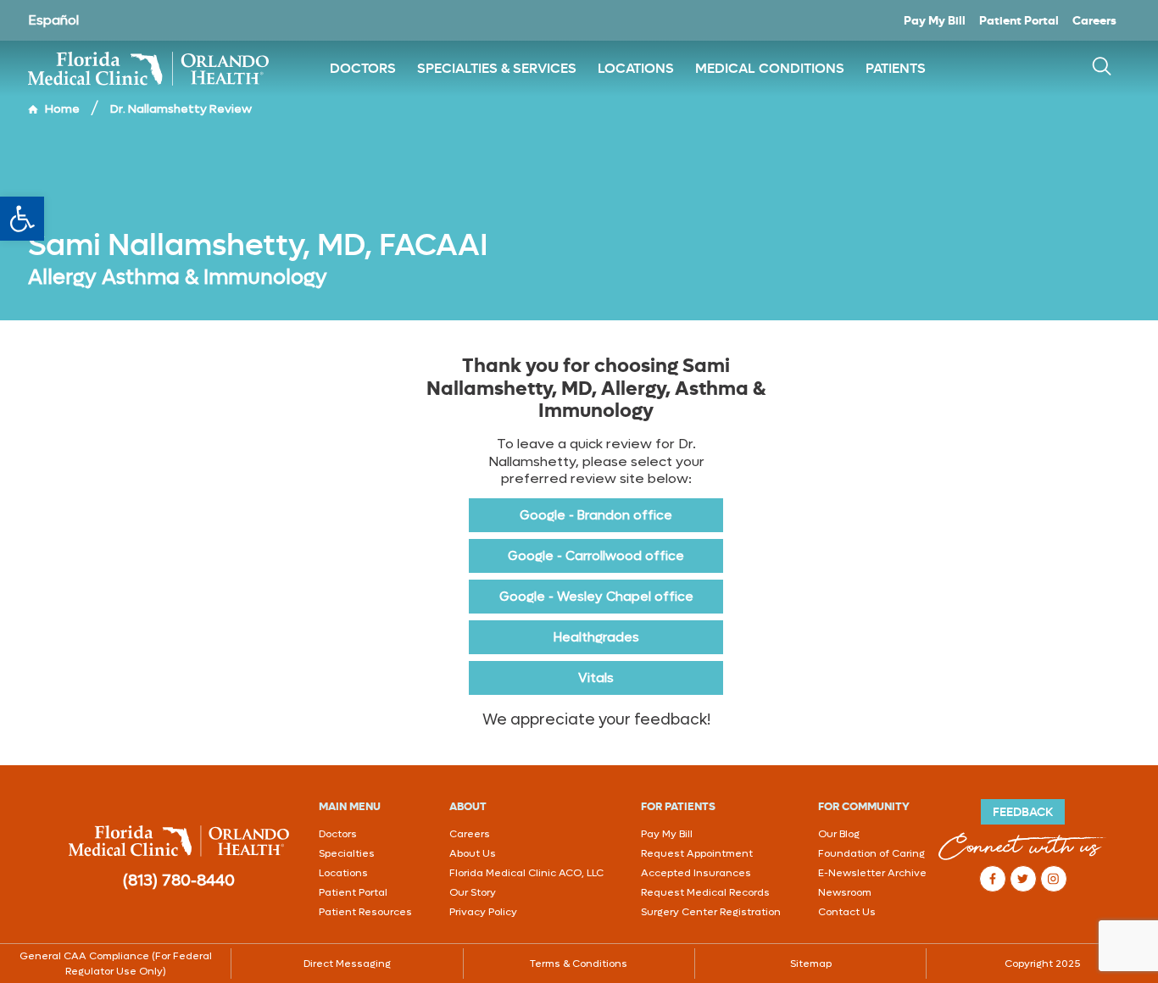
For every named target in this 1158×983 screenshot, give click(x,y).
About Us (472, 853)
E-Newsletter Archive (872, 873)
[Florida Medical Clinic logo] (155, 69)
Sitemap (811, 963)
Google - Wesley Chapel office (596, 596)
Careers (1094, 21)
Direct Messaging (347, 963)
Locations (343, 873)
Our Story (472, 892)
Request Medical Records (705, 892)
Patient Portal (1019, 21)
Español (53, 20)
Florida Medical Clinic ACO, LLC (526, 873)
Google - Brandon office (596, 515)
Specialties (347, 853)
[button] (22, 219)
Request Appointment (697, 853)
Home (62, 109)
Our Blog (839, 834)
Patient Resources (365, 912)
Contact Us (847, 912)
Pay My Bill (935, 21)
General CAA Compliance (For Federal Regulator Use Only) (115, 963)
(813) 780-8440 (179, 880)
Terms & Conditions (578, 963)
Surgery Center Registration (711, 912)
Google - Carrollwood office (596, 555)
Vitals (596, 677)
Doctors (338, 834)
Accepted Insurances (696, 873)
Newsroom (844, 892)
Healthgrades (596, 637)
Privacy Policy (483, 912)
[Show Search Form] (1101, 68)
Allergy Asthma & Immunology (177, 277)
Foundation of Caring (871, 853)
